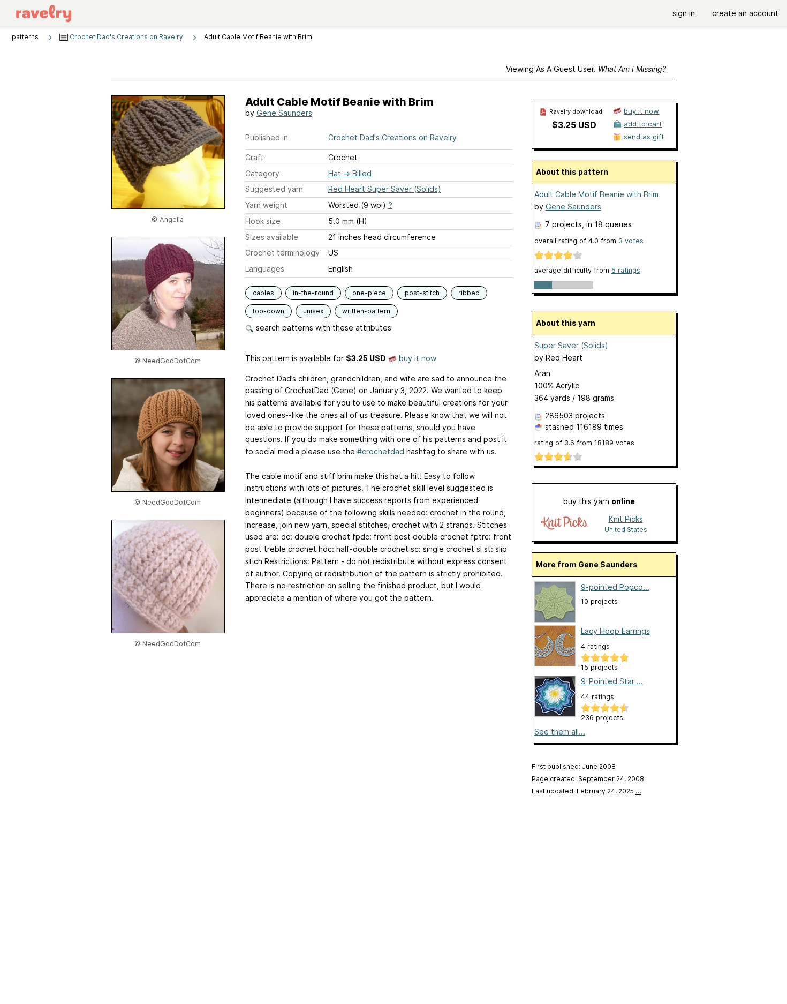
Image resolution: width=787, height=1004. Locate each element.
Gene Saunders (284, 112)
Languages (264, 268)
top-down (268, 311)
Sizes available (271, 237)
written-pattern (366, 311)
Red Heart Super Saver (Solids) (384, 188)
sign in (683, 13)
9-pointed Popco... (615, 586)
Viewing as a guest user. (586, 68)
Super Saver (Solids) (571, 345)
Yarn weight (266, 204)
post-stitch (422, 293)
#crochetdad (380, 451)
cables (263, 293)
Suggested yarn (274, 188)
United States (625, 530)
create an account (745, 13)
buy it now (417, 358)
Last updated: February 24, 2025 (586, 791)
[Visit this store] (564, 523)
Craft (254, 157)
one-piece (369, 293)
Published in (266, 137)
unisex (313, 311)
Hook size (263, 221)
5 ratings (625, 270)
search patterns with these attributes (322, 327)
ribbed (469, 293)
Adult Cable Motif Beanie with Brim (596, 194)
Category (262, 173)
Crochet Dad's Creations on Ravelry (125, 37)
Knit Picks (626, 518)
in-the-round (313, 293)
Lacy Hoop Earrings (615, 630)
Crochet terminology (282, 252)
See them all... (559, 731)
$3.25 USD (574, 124)
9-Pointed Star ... (612, 681)
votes (631, 241)
